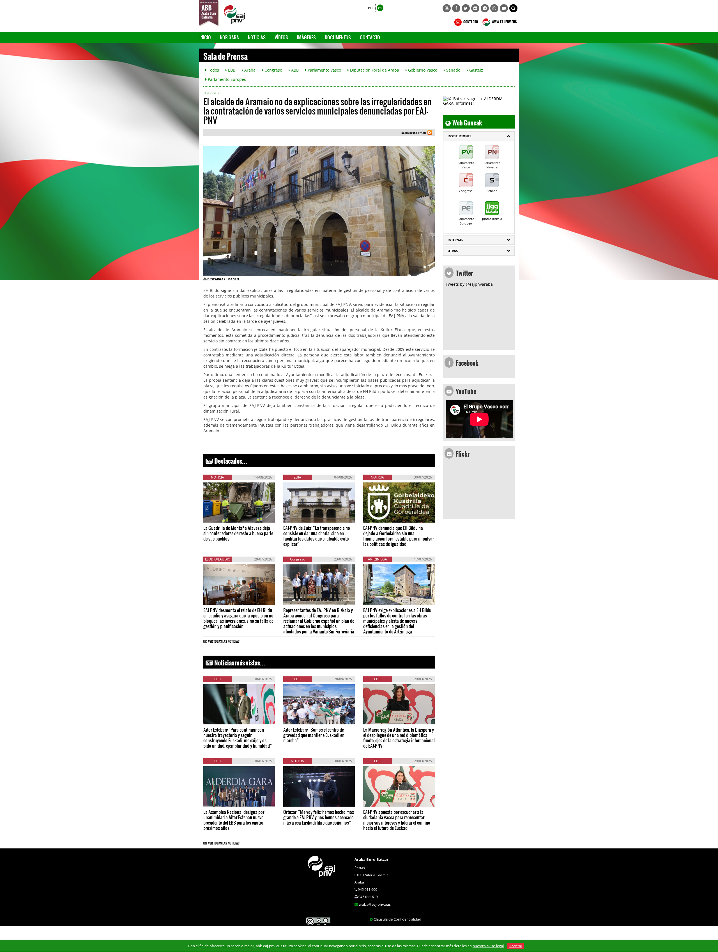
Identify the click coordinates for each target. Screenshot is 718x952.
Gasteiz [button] (475, 70)
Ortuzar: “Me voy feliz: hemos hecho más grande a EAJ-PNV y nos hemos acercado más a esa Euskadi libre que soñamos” (318, 817)
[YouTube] (447, 8)
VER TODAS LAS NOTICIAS (224, 640)
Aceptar (515, 945)
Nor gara (229, 37)
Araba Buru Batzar (371, 859)
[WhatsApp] (494, 8)
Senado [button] (452, 70)
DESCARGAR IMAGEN (223, 279)
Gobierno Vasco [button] (422, 70)
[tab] (478, 136)
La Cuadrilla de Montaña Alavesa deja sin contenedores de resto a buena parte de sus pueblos (238, 533)
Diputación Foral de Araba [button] (374, 70)
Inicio (205, 37)
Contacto (370, 37)
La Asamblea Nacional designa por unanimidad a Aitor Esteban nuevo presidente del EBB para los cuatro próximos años (233, 820)
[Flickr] (475, 8)
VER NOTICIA (220, 517)
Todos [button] (213, 70)
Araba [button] (249, 70)
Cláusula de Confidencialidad (397, 919)
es (380, 7)
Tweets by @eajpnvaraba (469, 284)
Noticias (257, 37)
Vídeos (281, 37)
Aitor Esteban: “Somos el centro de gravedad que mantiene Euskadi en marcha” (313, 734)
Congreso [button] (272, 70)
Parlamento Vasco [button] (324, 70)
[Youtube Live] (504, 8)
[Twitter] (466, 8)
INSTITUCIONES (459, 136)
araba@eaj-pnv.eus (375, 904)
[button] (513, 8)
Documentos (338, 37)
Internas (455, 240)
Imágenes (306, 37)
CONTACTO (470, 21)
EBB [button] (231, 70)
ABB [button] (294, 70)
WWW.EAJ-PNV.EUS (504, 21)
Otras (453, 251)
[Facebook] (456, 8)
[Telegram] (485, 8)
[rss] (429, 133)
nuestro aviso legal (488, 945)
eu (370, 7)
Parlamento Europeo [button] (226, 79)
